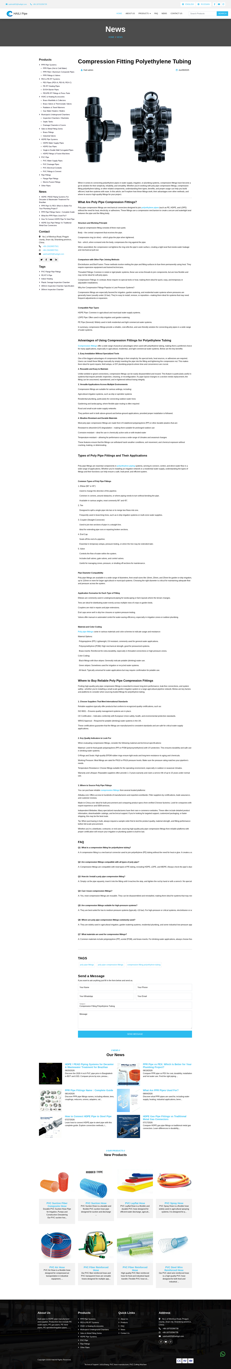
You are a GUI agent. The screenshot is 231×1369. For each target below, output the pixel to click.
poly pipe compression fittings (110, 965)
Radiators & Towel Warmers (54, 107)
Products (143, 13)
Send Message (135, 1034)
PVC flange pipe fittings (51, 272)
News (164, 13)
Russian (205, 4)
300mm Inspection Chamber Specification (57, 286)
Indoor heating (47, 279)
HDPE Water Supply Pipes (53, 143)
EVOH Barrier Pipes (51, 90)
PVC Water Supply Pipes (53, 161)
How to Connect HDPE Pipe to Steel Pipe (57, 219)
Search (222, 14)
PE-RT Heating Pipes (51, 86)
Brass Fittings (48, 132)
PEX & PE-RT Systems (50, 79)
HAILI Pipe (20, 13)
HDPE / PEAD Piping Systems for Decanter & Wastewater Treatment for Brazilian (54, 199)
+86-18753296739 (170, 1329)
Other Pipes (46, 186)
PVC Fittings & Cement (52, 171)
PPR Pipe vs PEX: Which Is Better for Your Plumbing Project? (55, 207)
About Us (130, 13)
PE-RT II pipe (46, 275)
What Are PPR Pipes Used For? (53, 216)
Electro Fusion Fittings (51, 182)
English (189, 4)
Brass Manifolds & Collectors (54, 100)
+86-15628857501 (51, 246)
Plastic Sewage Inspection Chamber (55, 282)
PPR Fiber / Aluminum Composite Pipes (58, 72)
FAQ (156, 13)
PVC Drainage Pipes (51, 164)
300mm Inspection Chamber (52, 289)
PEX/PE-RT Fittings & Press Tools (56, 93)
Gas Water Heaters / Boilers (54, 111)
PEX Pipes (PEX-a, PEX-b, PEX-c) (57, 82)
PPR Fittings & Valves (51, 75)
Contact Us (176, 13)
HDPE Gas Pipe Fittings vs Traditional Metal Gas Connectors (55, 224)
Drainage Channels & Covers (54, 125)
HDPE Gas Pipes (50, 146)
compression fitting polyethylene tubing (143, 965)
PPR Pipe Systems (49, 65)
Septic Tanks (48, 122)
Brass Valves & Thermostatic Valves (57, 104)
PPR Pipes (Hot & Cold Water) (55, 68)
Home (119, 13)
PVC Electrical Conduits (52, 168)
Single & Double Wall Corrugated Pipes (58, 150)
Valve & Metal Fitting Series (52, 129)
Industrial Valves (49, 136)
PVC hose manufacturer (119, 1364)
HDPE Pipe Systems (49, 139)
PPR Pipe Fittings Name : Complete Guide (58, 212)
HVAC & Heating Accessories (53, 97)
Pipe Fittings (46, 175)
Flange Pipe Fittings (50, 178)
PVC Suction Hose (96, 1203)
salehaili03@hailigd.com (53, 254)
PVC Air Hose (57, 1267)
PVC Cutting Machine (138, 1364)
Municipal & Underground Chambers (55, 115)
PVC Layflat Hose (135, 1203)
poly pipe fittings (87, 965)
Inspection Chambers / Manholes (56, 118)
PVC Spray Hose (174, 1203)
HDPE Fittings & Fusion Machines (56, 154)
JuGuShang (104, 1364)
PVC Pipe (45, 157)
